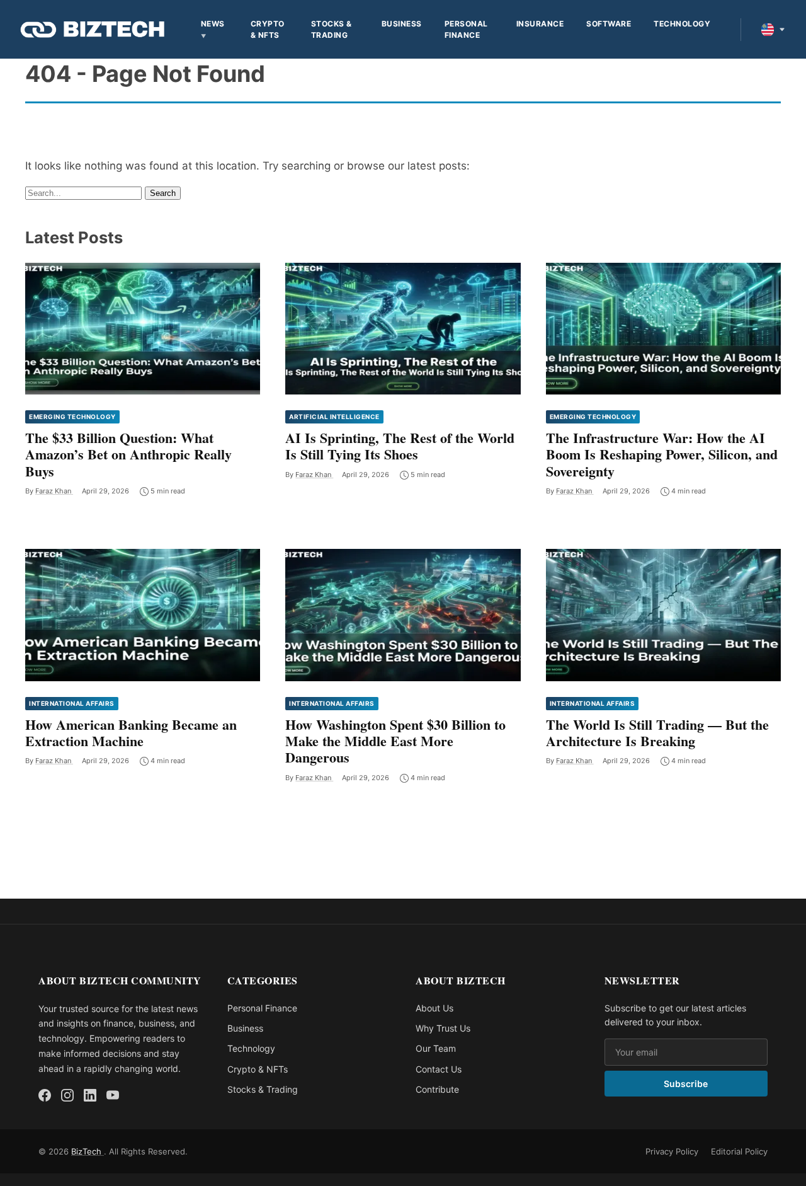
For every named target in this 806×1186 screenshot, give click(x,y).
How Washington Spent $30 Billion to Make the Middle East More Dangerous (395, 741)
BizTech (87, 1151)
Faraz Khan (54, 490)
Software (608, 23)
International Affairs (72, 703)
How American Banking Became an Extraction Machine (131, 732)
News (213, 23)
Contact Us (439, 1069)
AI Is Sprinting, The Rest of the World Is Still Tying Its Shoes (399, 445)
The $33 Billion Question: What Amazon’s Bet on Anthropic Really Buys (128, 454)
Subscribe (686, 1083)
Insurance (540, 23)
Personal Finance (466, 29)
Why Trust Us (443, 1028)
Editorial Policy (739, 1151)
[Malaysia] (773, 29)
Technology (682, 23)
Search (163, 193)
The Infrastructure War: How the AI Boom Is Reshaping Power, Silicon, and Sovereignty (662, 454)
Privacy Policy (671, 1151)
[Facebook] (44, 1095)
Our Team (436, 1048)
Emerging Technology (72, 416)
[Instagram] (67, 1095)
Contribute (437, 1089)
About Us (434, 1008)
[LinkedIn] (90, 1095)
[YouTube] (112, 1095)
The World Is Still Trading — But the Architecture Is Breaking (657, 732)
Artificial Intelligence (334, 416)
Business (402, 23)
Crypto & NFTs (268, 29)
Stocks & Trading (331, 29)
